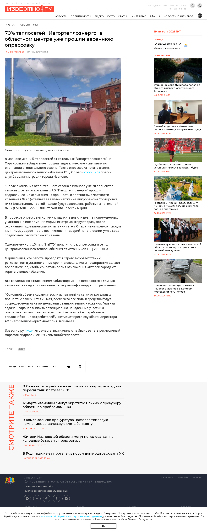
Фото (111, 16)
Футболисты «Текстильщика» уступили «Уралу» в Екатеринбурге (176, 166)
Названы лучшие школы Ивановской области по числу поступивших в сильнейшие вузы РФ (177, 247)
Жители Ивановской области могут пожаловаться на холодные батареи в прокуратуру (68, 438)
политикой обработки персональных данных (71, 516)
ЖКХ (35, 25)
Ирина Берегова (37, 52)
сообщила (92, 172)
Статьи (123, 16)
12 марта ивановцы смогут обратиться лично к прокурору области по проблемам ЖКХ (72, 405)
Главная (10, 25)
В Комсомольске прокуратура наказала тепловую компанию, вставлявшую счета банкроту (65, 422)
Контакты (168, 6)
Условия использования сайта (38, 486)
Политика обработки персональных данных (45, 490)
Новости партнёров (178, 16)
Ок (103, 526)
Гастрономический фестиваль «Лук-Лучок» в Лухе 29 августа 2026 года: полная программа (177, 205)
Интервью (139, 16)
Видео (99, 16)
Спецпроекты (81, 16)
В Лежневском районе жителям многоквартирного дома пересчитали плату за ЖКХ (72, 388)
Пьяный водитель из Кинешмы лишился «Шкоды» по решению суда (177, 128)
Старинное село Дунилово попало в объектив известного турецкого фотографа (177, 88)
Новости (61, 16)
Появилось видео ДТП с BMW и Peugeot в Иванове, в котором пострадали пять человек (174, 288)
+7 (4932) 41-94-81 (177, 9)
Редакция (180, 6)
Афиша (155, 16)
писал (29, 330)
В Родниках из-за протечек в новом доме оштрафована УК (73, 453)
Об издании (154, 6)
